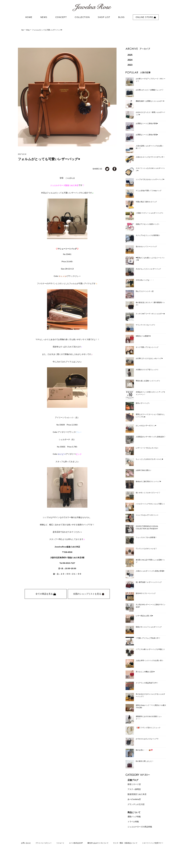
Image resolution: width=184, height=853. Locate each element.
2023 (130, 65)
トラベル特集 (133, 822)
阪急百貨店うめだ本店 (137, 794)
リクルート (60, 843)
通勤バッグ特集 (134, 817)
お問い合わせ (26, 843)
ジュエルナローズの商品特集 (140, 827)
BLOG (121, 17)
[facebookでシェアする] (114, 169)
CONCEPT (61, 17)
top (22, 30)
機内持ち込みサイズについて (97, 843)
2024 (130, 60)
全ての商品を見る (44, 594)
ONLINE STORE (145, 17)
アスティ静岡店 (134, 789)
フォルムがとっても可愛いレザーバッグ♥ (47, 30)
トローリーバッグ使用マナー (152, 843)
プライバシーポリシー (43, 843)
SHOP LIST (104, 17)
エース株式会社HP (76, 843)
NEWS (43, 17)
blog (27, 30)
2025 (130, 55)
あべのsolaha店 (134, 799)
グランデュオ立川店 (136, 804)
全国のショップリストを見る (87, 594)
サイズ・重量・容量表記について (125, 843)
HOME (28, 17)
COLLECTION (82, 17)
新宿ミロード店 (134, 784)
